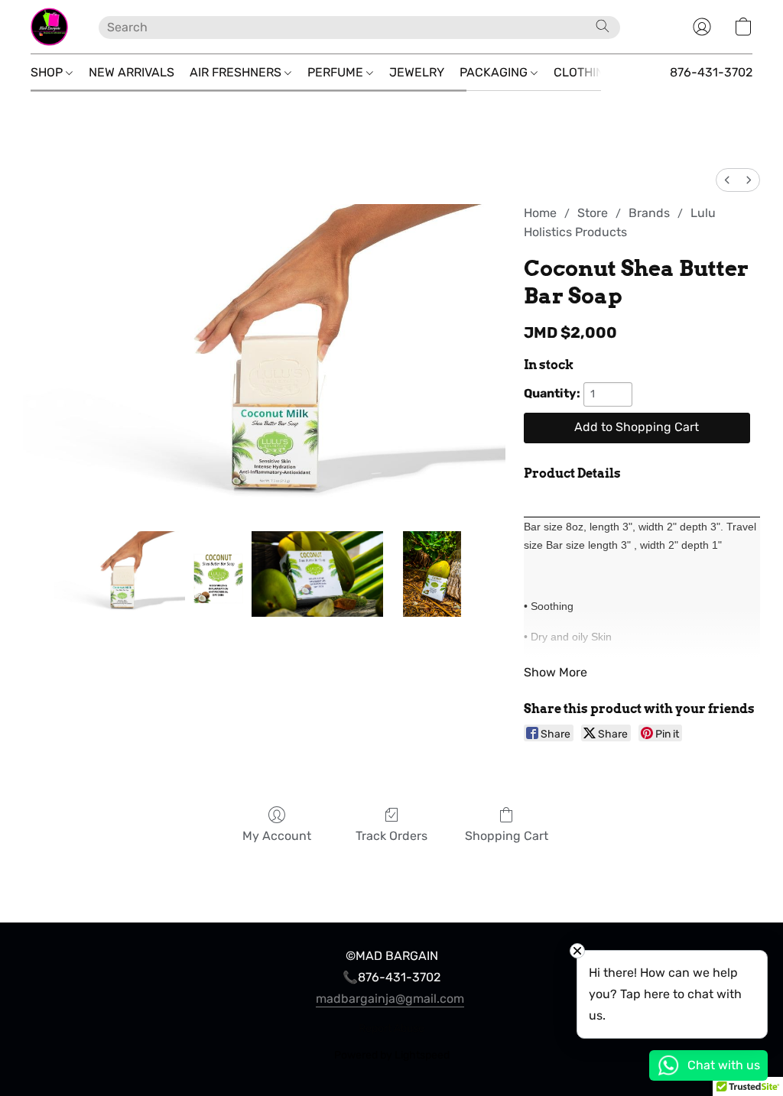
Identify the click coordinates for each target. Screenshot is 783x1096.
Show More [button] (555, 672)
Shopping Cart (506, 835)
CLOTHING (585, 72)
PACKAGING (495, 72)
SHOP (48, 72)
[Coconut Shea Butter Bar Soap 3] (432, 574)
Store (592, 213)
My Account (276, 835)
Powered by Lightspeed (392, 1055)
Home (540, 213)
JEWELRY (416, 72)
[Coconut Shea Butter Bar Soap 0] (119, 574)
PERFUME (336, 72)
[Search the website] (602, 26)
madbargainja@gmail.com (390, 998)
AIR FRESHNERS (237, 72)
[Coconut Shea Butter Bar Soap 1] (218, 574)
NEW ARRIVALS (131, 72)
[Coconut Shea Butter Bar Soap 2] (317, 574)
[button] (49, 27)
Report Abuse (391, 1028)
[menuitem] (727, 180)
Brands (649, 213)
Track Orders (391, 835)
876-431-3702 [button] (711, 72)
